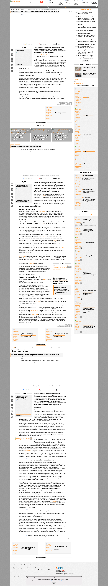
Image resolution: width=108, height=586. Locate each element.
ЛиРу (62, 568)
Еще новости (86, 60)
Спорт (60, 7)
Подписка (34, 4)
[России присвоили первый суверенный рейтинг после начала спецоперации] (62, 271)
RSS (57, 568)
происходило (42, 211)
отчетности (40, 223)
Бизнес (55, 7)
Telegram (58, 568)
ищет (55, 254)
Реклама (40, 4)
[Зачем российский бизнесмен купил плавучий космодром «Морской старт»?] (78, 181)
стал (43, 195)
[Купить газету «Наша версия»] (31, 2)
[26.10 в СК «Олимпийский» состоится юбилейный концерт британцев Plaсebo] (78, 151)
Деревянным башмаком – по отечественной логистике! (22, 201)
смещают (31, 263)
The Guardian (44, 54)
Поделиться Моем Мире (12, 54)
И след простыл (60, 4)
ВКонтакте (60, 568)
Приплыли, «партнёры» (94, 3)
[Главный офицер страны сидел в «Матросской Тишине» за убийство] (78, 255)
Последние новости (85, 10)
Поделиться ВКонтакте (12, 50)
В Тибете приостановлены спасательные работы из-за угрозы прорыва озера (23, 414)
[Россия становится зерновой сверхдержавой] (78, 192)
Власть (34, 7)
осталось (37, 301)
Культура (67, 7)
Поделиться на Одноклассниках (12, 59)
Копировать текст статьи (12, 71)
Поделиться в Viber (12, 65)
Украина (29, 7)
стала (62, 247)
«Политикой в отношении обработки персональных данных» (60, 581)
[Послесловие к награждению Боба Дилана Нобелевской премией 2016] (78, 164)
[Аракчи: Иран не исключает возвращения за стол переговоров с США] (16, 548)
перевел (55, 240)
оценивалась (50, 205)
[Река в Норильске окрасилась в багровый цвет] (78, 221)
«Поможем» (28, 450)
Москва (73, 7)
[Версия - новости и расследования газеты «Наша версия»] (19, 3)
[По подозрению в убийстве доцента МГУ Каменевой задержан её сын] (49, 335)
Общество (48, 7)
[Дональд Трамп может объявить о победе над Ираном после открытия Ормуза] (16, 335)
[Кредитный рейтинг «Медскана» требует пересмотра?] (78, 230)
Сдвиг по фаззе (20, 64)
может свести (34, 310)
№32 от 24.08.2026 (35, 2)
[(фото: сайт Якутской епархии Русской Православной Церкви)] (23, 439)
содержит (45, 279)
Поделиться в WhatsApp (12, 62)
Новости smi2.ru (15, 560)
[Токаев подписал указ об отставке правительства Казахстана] (49, 548)
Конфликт (41, 7)
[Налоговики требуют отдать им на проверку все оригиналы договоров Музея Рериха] (78, 115)
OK (54, 583)
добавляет (35, 314)
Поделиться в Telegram (12, 68)
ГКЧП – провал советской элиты (76, 5)
